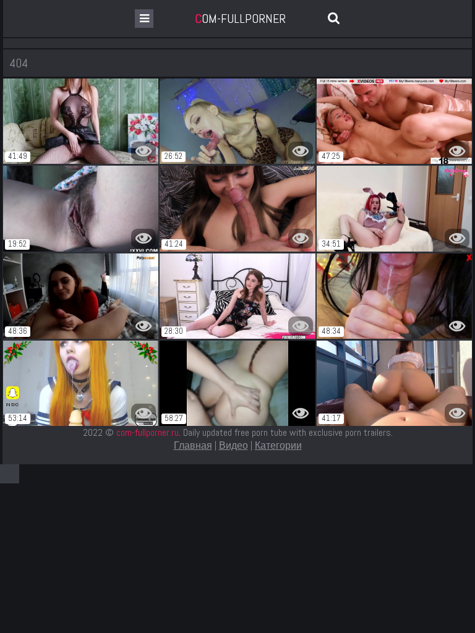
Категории (278, 445)
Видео (233, 445)
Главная (193, 445)
